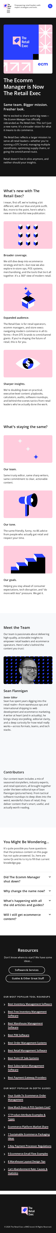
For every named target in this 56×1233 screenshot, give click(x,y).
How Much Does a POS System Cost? (29, 1107)
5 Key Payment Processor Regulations (29, 1146)
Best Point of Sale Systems (23, 1058)
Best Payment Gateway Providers (27, 1077)
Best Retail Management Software (27, 1050)
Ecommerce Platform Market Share (28, 1126)
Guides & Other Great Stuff (28, 978)
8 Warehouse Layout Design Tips (26, 1161)
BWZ (27, 1227)
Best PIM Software (18, 1035)
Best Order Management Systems (27, 1043)
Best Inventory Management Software (30, 1004)
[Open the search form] (50, 6)
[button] (28, 879)
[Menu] (8, 11)
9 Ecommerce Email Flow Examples (28, 1153)
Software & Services (27, 970)
